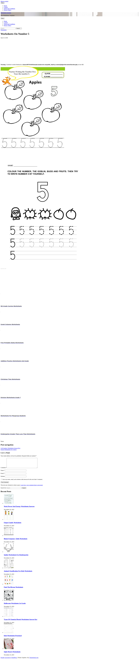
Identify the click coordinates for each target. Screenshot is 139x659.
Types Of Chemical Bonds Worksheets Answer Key (20, 619)
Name (3, 470)
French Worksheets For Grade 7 (9, 449)
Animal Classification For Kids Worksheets (18, 571)
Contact (6, 7)
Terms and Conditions (9, 8)
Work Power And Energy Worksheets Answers (19, 506)
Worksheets (4, 30)
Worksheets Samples (6, 12)
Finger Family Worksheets (12, 522)
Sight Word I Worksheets (12, 652)
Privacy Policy (7, 10)
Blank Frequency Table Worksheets (15, 539)
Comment (4, 467)
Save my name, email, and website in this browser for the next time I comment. (23, 479)
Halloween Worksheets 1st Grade (15, 603)
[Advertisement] (49, 50)
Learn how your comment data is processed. (32, 485)
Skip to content (4, 1)
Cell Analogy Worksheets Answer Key (10, 448)
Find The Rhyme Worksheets (13, 587)
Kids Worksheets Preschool (13, 635)
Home (5, 5)
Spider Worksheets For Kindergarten (16, 555)
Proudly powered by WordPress (9, 657)
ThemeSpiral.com (33, 657)
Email (3, 473)
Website (3, 476)
